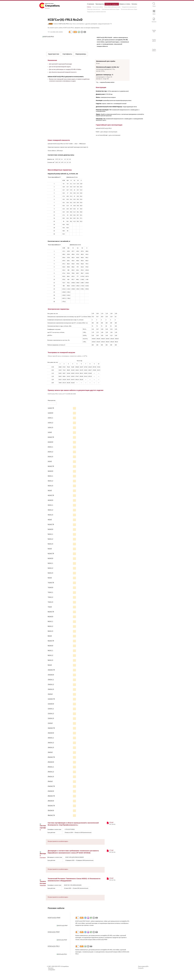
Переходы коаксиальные (93, 9)
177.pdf (111, 850)
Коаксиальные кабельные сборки (110, 9)
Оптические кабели (98, 7)
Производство (99, 4)
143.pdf (111, 878)
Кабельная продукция (111, 4)
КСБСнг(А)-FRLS (53, 946)
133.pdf (111, 822)
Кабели (89, 7)
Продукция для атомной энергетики (96, 11)
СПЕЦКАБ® (51, 969)
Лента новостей (142, 966)
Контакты (134, 4)
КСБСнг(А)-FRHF (54, 932)
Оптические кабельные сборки (129, 9)
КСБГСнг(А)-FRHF (54, 917)
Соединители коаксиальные (129, 7)
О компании (90, 4)
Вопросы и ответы (125, 4)
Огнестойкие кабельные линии (112, 7)
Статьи (140, 968)
